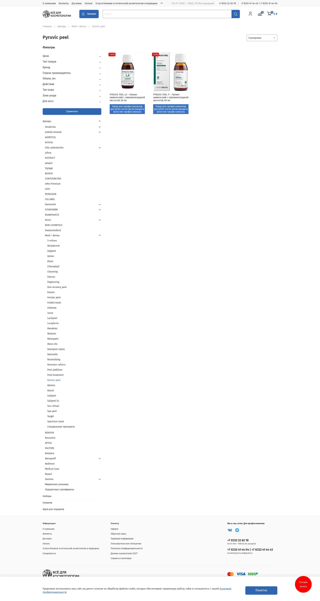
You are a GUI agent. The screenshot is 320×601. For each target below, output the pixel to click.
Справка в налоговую (121, 558)
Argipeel (51, 251)
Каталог (91, 14)
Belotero (49, 453)
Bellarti (49, 173)
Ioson (50, 313)
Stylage (49, 168)
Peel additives (54, 369)
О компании (49, 3)
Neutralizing (53, 359)
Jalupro (48, 163)
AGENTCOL (50, 137)
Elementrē (50, 204)
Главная (47, 26)
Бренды (62, 26)
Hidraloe (51, 307)
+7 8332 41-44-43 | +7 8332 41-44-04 (259, 3)
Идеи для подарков (53, 509)
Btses (50, 261)
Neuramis (50, 437)
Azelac (50, 256)
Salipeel (51, 395)
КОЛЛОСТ (50, 158)
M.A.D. (48, 220)
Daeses (51, 276)
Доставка (77, 3)
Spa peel (52, 411)
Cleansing (52, 271)
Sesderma (50, 127)
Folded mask (54, 302)
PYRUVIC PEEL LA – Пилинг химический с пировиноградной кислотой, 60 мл (127, 97)
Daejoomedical (53, 230)
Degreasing (53, 282)
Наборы (47, 496)
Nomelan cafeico (56, 364)
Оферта (114, 529)
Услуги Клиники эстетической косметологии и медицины (127, 3)
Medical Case (52, 468)
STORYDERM (51, 209)
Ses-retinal (53, 406)
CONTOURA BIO (53, 178)
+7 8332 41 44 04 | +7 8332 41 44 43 (250, 549)
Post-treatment (55, 375)
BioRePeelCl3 (52, 214)
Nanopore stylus (56, 349)
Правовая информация (122, 538)
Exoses (51, 292)
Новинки (47, 502)
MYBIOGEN (50, 194)
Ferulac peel (53, 297)
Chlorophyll (53, 266)
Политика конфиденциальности (127, 548)
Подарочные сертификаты (59, 489)
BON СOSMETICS (53, 225)
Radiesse (50, 463)
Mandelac (52, 328)
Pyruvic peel (53, 380)
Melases (51, 333)
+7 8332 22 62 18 (238, 540)
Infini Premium (52, 183)
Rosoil (50, 390)
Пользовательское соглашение (126, 543)
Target (50, 416)
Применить (72, 111)
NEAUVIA (49, 432)
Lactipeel (52, 318)
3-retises (52, 240)
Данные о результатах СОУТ (124, 553)
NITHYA (49, 142)
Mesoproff (50, 458)
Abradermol (53, 245)
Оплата (88, 3)
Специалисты (49, 553)
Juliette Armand (53, 132)
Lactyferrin (53, 323)
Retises (51, 385)
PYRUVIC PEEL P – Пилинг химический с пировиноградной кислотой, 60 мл (170, 97)
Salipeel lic (53, 400)
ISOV (47, 189)
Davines (49, 479)
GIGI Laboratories (54, 147)
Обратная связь (118, 533)
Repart (48, 474)
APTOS (48, 443)
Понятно (261, 590)
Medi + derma (79, 26)
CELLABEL (50, 199)
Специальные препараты (61, 426)
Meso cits (52, 344)
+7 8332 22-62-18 (227, 3)
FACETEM (49, 448)
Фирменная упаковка (56, 484)
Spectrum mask (55, 421)
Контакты (64, 3)
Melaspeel (52, 338)
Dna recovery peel (57, 287)
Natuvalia (52, 354)
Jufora (48, 152)
